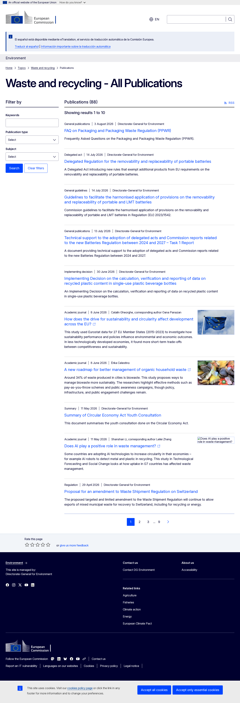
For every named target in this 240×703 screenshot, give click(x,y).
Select (12, 139)
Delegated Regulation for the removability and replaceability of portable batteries (137, 161)
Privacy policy (109, 666)
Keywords (12, 115)
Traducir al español (27, 46)
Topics (22, 67)
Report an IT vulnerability (21, 666)
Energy (127, 616)
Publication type (17, 132)
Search (14, 168)
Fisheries (128, 602)
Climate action (132, 609)
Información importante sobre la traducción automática (76, 46)
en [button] (157, 19)
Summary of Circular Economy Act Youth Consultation (112, 415)
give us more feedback (74, 545)
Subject (11, 149)
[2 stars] (29, 544)
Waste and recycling (43, 67)
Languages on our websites (60, 666)
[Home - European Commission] (34, 18)
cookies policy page (80, 688)
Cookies (89, 666)
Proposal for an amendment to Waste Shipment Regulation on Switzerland (131, 491)
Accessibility (189, 570)
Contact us (99, 659)
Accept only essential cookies (197, 690)
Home (9, 67)
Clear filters (36, 168)
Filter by (13, 102)
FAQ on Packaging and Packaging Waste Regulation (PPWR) (117, 130)
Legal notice (131, 666)
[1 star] (27, 544)
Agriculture (130, 595)
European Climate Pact (137, 623)
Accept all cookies (154, 690)
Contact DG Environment (139, 570)
